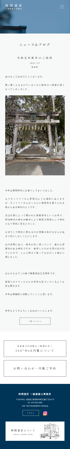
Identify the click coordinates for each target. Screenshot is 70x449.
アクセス (31, 413)
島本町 (35, 67)
